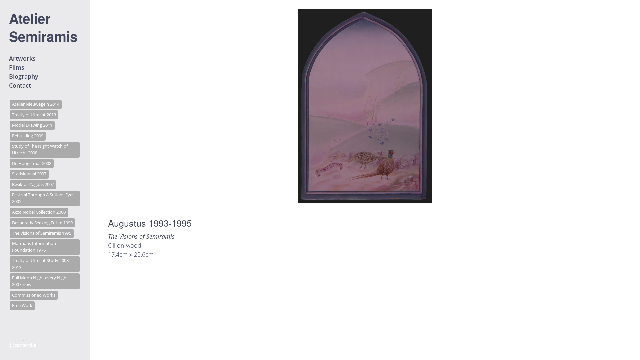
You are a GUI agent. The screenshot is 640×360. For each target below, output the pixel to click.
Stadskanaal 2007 (29, 174)
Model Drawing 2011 (32, 125)
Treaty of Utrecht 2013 (34, 115)
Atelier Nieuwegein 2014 (35, 104)
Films (16, 67)
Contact (20, 85)
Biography (23, 76)
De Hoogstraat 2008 (31, 163)
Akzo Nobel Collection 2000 (39, 212)
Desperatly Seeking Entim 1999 (42, 223)
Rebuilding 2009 (27, 136)
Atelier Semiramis (43, 27)
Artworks (22, 58)
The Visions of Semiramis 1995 (41, 233)
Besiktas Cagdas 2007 (33, 184)
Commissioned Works (33, 295)
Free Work (22, 305)
